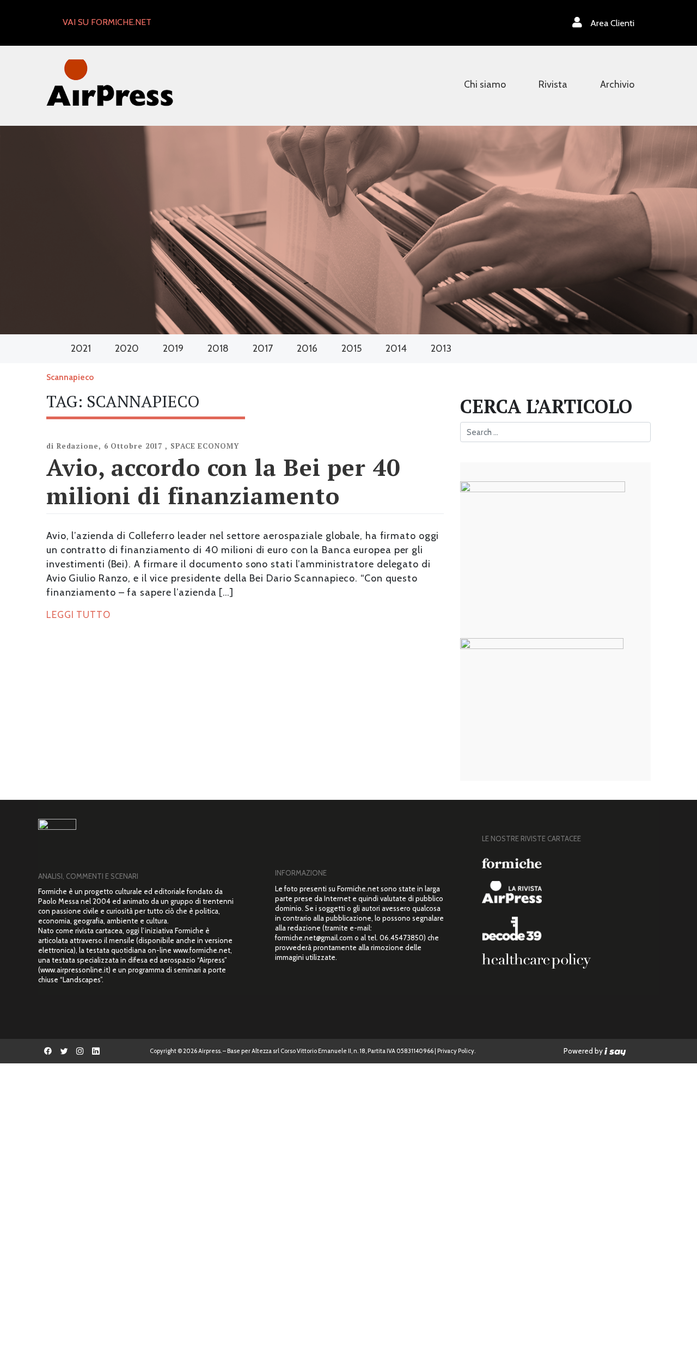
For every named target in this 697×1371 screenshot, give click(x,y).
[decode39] (566, 928)
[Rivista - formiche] (566, 863)
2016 (307, 348)
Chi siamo (485, 84)
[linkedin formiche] (95, 1051)
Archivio (617, 84)
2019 (173, 348)
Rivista (553, 84)
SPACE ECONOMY (204, 446)
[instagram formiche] (80, 1051)
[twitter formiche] (64, 1051)
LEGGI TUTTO (78, 614)
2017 (263, 348)
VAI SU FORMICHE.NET (107, 22)
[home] (109, 81)
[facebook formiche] (48, 1051)
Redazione (78, 446)
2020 (127, 348)
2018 (218, 348)
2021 (81, 348)
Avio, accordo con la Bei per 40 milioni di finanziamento (223, 481)
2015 (351, 348)
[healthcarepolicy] (566, 961)
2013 (441, 348)
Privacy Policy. (456, 1051)
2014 (396, 348)
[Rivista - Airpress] (566, 892)
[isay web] (615, 1050)
